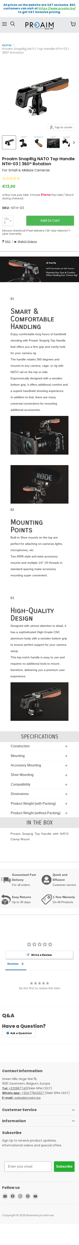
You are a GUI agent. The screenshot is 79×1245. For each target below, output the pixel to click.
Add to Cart (50, 220)
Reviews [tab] (13, 964)
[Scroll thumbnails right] (73, 142)
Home (7, 45)
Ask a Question (21, 1033)
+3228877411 (14, 1088)
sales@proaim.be (21, 1098)
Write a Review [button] (41, 955)
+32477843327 (23, 1093)
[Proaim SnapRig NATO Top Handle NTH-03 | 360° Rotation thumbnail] (9, 142)
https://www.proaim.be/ (57, 9)
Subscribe (64, 1166)
